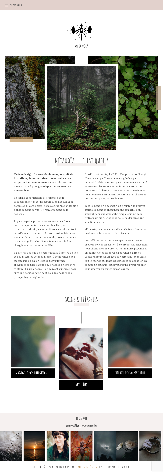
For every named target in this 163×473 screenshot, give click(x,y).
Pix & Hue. (125, 467)
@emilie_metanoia (81, 425)
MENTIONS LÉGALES (87, 467)
